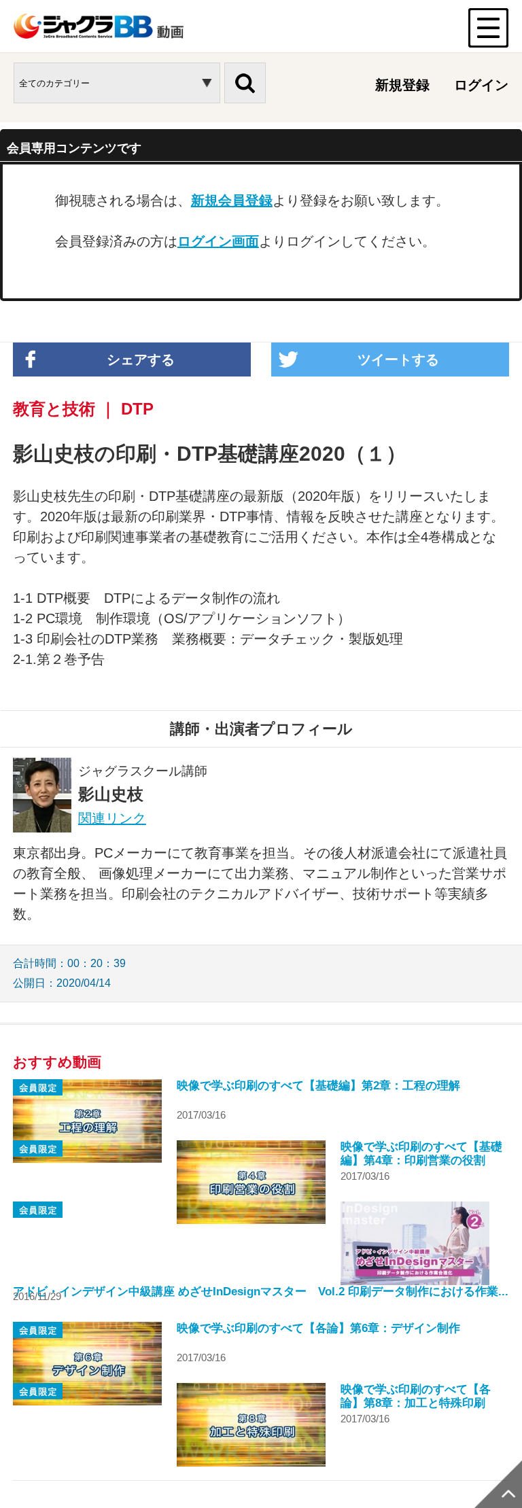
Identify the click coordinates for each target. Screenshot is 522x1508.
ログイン (481, 84)
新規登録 (402, 84)
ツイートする (398, 359)
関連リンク (112, 818)
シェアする (141, 359)
